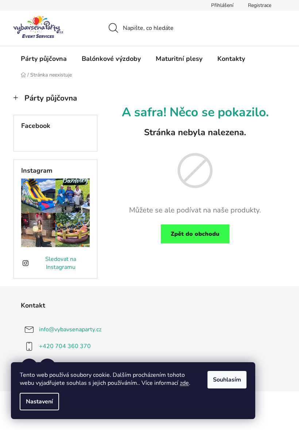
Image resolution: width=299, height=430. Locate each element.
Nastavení (39, 402)
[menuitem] (43, 58)
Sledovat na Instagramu (60, 263)
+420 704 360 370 (65, 346)
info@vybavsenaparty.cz (70, 329)
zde (184, 383)
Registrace (259, 5)
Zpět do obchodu (195, 234)
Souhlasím (227, 380)
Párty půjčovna (50, 98)
